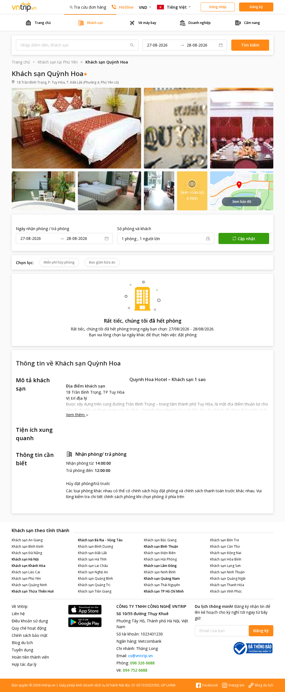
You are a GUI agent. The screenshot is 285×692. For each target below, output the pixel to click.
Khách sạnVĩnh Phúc (226, 591)
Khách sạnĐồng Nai (225, 552)
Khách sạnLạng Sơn (225, 565)
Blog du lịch (22, 642)
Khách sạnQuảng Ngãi (227, 578)
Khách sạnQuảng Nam (162, 578)
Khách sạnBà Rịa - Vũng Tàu (100, 540)
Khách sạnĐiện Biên (160, 552)
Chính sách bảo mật (30, 635)
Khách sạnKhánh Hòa (28, 565)
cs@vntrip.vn (140, 655)
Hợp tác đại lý (24, 664)
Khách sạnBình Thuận (161, 546)
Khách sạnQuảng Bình (95, 578)
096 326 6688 (142, 663)
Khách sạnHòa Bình (225, 559)
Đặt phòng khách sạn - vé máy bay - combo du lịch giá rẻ (24, 7)
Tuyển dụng (22, 649)
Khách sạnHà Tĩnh (92, 559)
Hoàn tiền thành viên (30, 657)
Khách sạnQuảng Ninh (29, 585)
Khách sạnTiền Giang (94, 591)
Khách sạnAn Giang (27, 540)
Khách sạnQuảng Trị (94, 585)
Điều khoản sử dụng (30, 620)
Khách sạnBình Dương (95, 546)
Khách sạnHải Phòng (160, 559)
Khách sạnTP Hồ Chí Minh (164, 591)
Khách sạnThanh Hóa (227, 585)
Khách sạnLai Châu (93, 565)
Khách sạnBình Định (27, 546)
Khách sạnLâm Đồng (160, 565)
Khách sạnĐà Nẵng (27, 552)
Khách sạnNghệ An (93, 572)
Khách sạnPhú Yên (26, 578)
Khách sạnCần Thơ (225, 546)
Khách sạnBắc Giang (160, 540)
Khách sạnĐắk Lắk (92, 552)
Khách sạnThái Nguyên (162, 585)
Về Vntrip (20, 606)
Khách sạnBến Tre (224, 540)
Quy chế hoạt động (29, 628)
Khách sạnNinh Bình (160, 572)
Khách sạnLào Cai (26, 572)
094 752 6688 (135, 670)
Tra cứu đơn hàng (90, 7)
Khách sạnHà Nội (25, 559)
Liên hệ (18, 613)
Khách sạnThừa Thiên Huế (33, 591)
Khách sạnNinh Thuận (227, 572)
